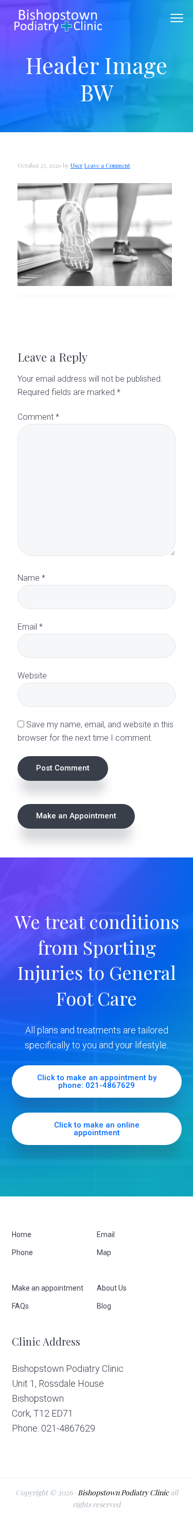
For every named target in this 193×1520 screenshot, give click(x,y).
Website (32, 676)
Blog (104, 1306)
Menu (176, 18)
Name (31, 578)
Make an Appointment (76, 815)
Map (104, 1252)
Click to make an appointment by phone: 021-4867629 (96, 1081)
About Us (112, 1288)
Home (21, 1234)
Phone (22, 1252)
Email (30, 627)
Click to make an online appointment (96, 1128)
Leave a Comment (107, 165)
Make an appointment (47, 1288)
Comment (38, 417)
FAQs (20, 1306)
